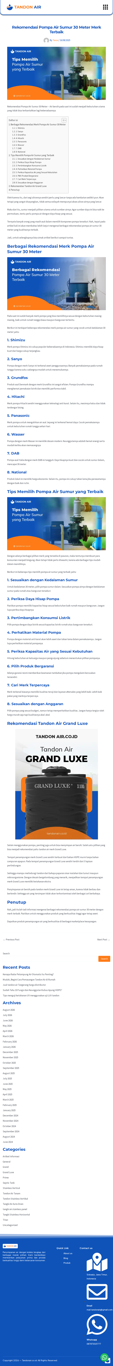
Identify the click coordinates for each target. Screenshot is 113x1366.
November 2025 (10, 1057)
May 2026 (7, 1025)
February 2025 (10, 1105)
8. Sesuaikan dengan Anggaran (29, 182)
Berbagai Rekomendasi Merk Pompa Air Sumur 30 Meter (38, 124)
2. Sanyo (19, 131)
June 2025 (8, 1083)
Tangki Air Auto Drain (13, 1203)
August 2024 (9, 1136)
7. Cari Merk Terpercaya (26, 179)
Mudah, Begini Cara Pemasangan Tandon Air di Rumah (29, 979)
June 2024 (8, 1141)
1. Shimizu (20, 128)
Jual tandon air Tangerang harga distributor (24, 984)
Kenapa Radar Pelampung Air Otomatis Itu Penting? (28, 974)
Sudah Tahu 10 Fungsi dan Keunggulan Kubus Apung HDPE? (32, 990)
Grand (6, 1166)
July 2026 (7, 1015)
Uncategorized (10, 1225)
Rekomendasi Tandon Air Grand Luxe (29, 186)
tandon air (44, 849)
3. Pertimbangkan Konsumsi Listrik (31, 165)
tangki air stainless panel (15, 1209)
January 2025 (9, 1110)
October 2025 (9, 1062)
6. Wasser (20, 145)
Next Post (103, 939)
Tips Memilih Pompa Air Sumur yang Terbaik (32, 155)
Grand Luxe (8, 1172)
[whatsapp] (104, 1357)
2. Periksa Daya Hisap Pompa (28, 162)
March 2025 (8, 1099)
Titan (5, 1219)
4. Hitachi (20, 138)
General (6, 1161)
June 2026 (8, 1020)
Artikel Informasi (11, 1156)
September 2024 (11, 1131)
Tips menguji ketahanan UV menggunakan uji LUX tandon (31, 995)
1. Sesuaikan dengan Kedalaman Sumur (33, 158)
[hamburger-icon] (105, 7)
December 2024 (10, 1115)
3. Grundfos (21, 134)
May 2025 (7, 1089)
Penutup (15, 189)
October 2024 (9, 1126)
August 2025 (9, 1073)
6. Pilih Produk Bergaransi (27, 175)
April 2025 (7, 1094)
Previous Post (11, 939)
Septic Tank (9, 1182)
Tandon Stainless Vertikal (15, 1198)
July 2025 (7, 1078)
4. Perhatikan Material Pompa (29, 169)
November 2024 (10, 1120)
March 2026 (8, 1036)
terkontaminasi (63, 893)
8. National (20, 151)
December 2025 (10, 1052)
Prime (6, 1177)
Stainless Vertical (11, 1188)
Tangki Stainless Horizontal (16, 1214)
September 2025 (11, 1068)
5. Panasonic (21, 141)
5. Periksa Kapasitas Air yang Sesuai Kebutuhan (36, 172)
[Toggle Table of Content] (63, 120)
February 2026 (10, 1041)
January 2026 (9, 1046)
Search (6, 953)
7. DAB (18, 148)
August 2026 (9, 1009)
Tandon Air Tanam (11, 1193)
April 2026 (7, 1031)
